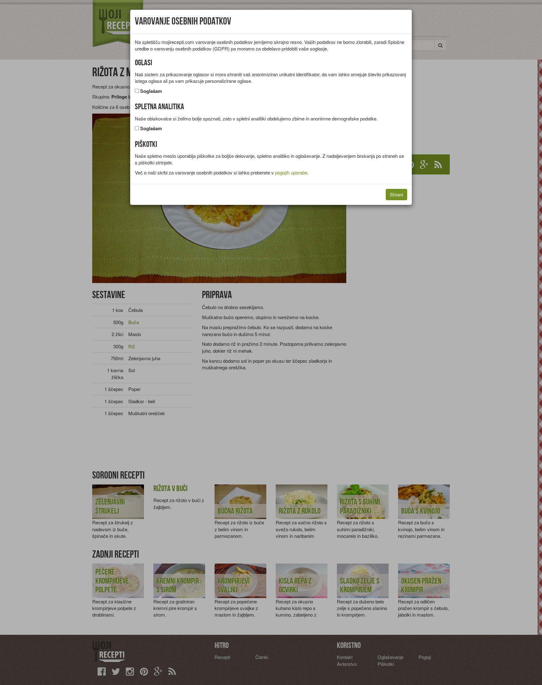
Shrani (396, 194)
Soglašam (151, 91)
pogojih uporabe (291, 172)
